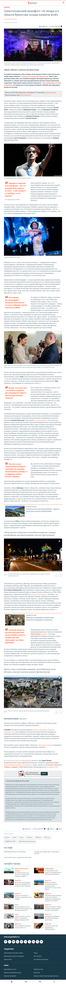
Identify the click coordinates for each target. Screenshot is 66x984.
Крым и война (49, 868)
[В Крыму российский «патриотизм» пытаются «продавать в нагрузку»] (15, 619)
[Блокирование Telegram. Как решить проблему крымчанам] (39, 916)
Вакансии (37, 972)
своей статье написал (39, 594)
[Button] (43, 26)
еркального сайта (52, 763)
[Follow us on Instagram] (17, 941)
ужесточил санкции (45, 745)
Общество (18, 880)
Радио (36, 953)
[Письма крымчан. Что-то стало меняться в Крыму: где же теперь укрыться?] (9, 906)
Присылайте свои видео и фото (13, 953)
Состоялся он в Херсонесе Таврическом (34, 76)
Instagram (14, 767)
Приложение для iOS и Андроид (14, 956)
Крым (16, 914)
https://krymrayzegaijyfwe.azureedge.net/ (18, 765)
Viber (21, 767)
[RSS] (33, 941)
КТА (26, 982)
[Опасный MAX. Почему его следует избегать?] (9, 925)
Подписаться (8, 959)
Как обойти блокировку (41, 959)
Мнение (7, 7)
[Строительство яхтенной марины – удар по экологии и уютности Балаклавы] (15, 511)
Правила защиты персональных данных (46, 976)
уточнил (44, 634)
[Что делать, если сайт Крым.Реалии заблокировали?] (39, 925)
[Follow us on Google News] (21, 941)
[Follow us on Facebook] (5, 941)
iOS (21, 95)
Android (27, 95)
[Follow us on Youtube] (13, 941)
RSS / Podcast (38, 956)
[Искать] (54, 982)
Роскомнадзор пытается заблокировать (17, 760)
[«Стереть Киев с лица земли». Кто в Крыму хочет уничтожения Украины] (39, 870)
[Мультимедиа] (11, 982)
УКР (40, 982)
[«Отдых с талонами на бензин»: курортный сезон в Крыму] (9, 895)
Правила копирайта (10, 976)
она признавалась (40, 420)
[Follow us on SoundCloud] (29, 941)
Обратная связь (38, 969)
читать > (44, 773)
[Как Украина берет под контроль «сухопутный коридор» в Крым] (9, 870)
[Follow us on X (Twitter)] (9, 941)
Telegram (7, 767)
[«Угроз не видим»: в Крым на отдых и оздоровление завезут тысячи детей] (39, 906)
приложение (50, 92)
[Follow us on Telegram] (25, 941)
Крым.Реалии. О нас (10, 969)
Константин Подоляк (10, 19)
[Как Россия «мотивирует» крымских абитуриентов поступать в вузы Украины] (9, 882)
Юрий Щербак (36, 634)
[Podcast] (37, 941)
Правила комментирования (12, 972)
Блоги (16, 905)
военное (36, 730)
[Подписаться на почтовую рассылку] (41, 941)
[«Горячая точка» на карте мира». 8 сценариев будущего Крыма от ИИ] (9, 916)
